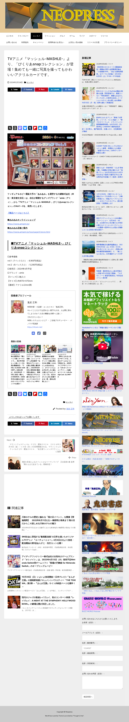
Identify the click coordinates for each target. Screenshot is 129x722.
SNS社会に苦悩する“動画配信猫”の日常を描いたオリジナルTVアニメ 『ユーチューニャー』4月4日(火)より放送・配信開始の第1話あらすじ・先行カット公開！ (48, 539)
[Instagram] (44, 333)
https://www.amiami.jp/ (18, 224)
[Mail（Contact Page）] (33, 333)
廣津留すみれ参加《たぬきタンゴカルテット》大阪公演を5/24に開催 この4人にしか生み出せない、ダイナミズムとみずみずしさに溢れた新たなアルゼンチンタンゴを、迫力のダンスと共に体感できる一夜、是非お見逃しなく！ (49, 368)
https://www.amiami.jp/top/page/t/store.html (28, 232)
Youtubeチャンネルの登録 (92, 363)
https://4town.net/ (34, 327)
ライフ (69, 352)
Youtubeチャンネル (90, 327)
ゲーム (38, 352)
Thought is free (78, 716)
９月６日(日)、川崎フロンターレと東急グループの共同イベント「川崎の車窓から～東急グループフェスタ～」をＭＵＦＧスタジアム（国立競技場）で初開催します (109, 198)
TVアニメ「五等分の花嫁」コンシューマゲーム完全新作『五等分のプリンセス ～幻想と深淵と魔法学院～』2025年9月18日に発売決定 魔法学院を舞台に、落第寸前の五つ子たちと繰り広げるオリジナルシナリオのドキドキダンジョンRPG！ (34, 368)
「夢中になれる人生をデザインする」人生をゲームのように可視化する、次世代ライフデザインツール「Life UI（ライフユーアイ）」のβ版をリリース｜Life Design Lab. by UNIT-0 (65, 366)
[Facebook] (39, 333)
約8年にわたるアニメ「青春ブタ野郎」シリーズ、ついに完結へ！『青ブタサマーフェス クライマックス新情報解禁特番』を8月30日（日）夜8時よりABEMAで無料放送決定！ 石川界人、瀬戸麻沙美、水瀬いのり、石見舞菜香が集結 (102, 124)
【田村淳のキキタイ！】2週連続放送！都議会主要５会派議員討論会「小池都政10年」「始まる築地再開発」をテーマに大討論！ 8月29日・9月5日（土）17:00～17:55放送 (109, 71)
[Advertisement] (41, 110)
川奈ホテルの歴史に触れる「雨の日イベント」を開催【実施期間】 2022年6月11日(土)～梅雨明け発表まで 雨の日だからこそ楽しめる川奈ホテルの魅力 (48, 520)
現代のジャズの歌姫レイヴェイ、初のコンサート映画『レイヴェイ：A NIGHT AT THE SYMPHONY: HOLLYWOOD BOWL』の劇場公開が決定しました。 (48, 600)
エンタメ (30, 82)
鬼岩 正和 (70, 409)
